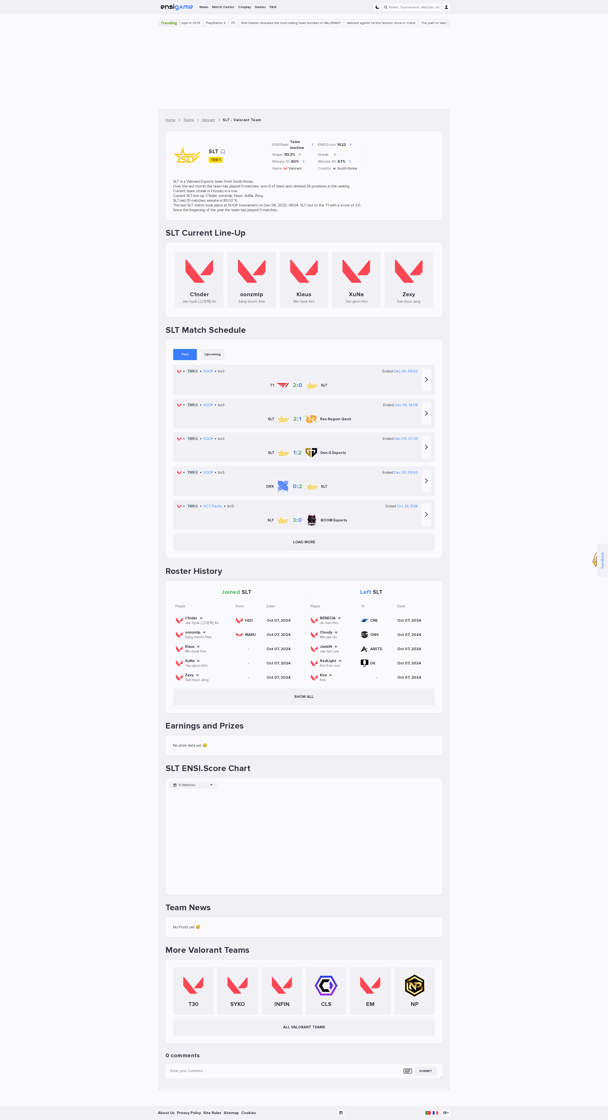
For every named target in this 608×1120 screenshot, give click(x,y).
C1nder (211, 195)
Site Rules (212, 1112)
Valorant (295, 168)
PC (212, 23)
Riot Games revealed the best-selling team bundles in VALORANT (269, 23)
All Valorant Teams (304, 1027)
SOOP (233, 205)
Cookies (248, 1112)
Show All (304, 696)
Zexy (259, 195)
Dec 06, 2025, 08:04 (281, 205)
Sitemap (231, 1112)
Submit (425, 1071)
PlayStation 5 (194, 23)
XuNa (248, 195)
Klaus (238, 195)
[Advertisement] (304, 68)
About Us (166, 1112)
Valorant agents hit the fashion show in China (359, 23)
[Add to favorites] (222, 152)
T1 (327, 205)
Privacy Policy (189, 1112)
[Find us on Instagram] (341, 1113)
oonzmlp (225, 195)
